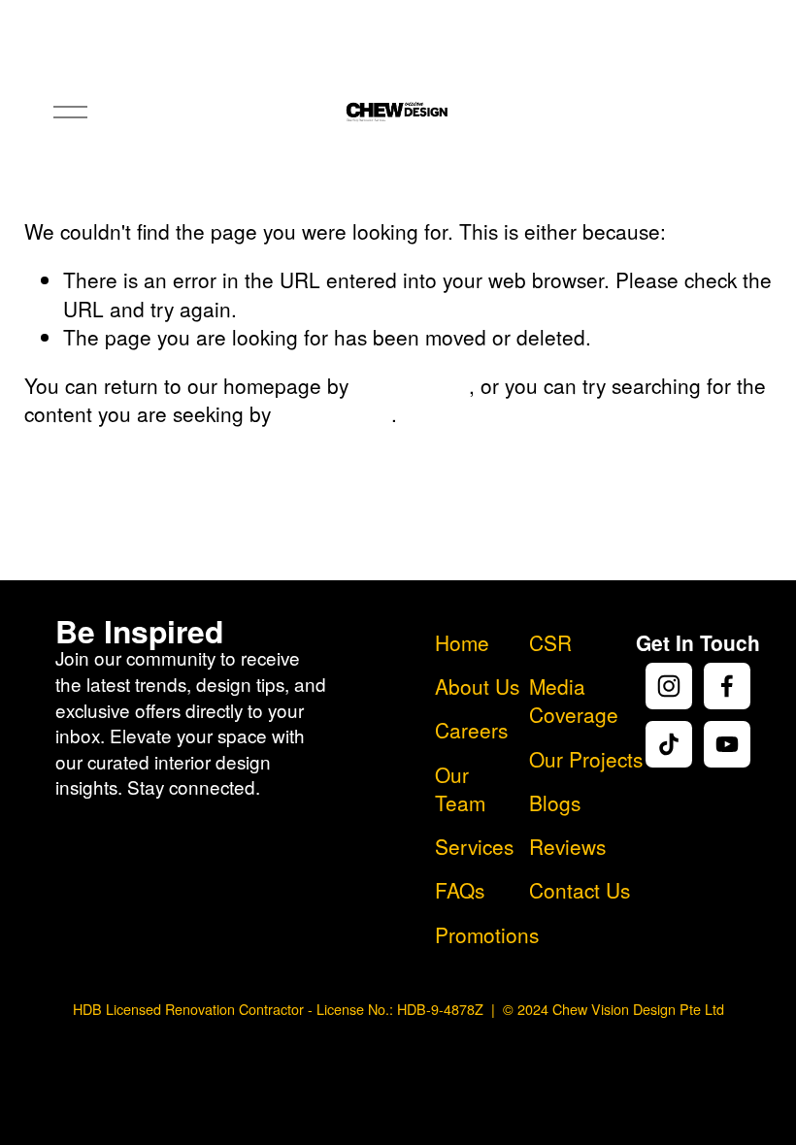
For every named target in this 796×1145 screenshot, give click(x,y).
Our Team (460, 789)
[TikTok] (669, 744)
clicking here (411, 385)
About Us (477, 686)
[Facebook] (727, 686)
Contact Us (579, 890)
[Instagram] (669, 686)
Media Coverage (573, 700)
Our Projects (586, 759)
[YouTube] (727, 744)
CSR (550, 643)
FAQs (459, 890)
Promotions (487, 935)
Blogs (554, 803)
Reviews (567, 847)
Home (462, 643)
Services (474, 847)
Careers (471, 730)
